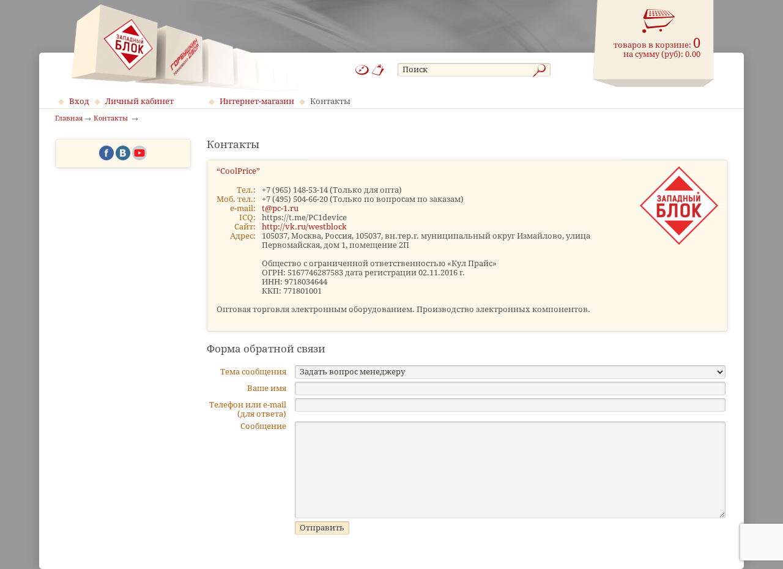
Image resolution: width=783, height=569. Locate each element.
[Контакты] (378, 70)
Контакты (330, 101)
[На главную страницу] (184, 48)
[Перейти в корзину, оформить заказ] (658, 21)
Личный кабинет (139, 101)
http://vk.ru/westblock (304, 226)
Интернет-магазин (257, 101)
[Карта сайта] (362, 70)
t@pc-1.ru (280, 208)
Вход (79, 101)
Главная (69, 118)
